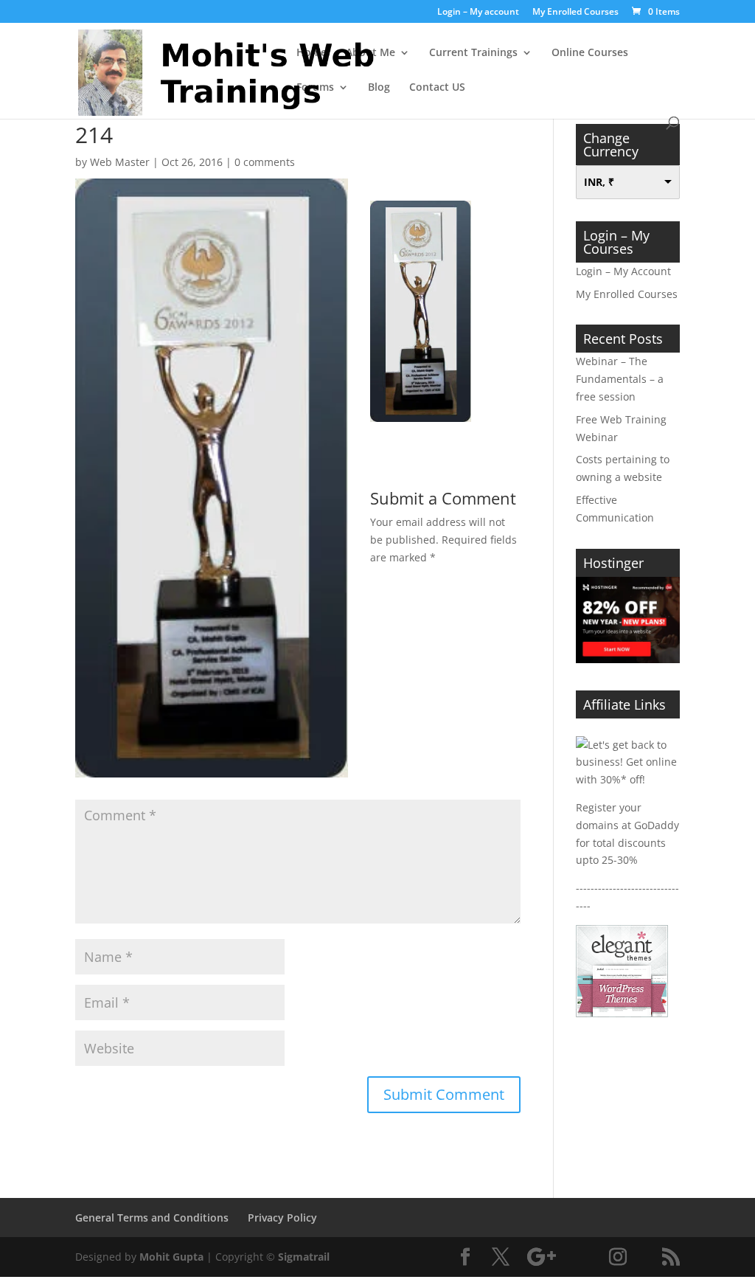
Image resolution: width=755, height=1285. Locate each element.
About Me (370, 53)
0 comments (264, 162)
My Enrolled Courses (575, 12)
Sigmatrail (304, 1257)
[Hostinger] (628, 659)
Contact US (437, 88)
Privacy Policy (282, 1217)
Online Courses (590, 53)
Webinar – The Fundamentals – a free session (620, 378)
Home (311, 53)
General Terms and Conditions (152, 1217)
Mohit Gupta (171, 1257)
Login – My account (478, 12)
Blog (379, 88)
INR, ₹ (599, 182)
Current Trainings (473, 53)
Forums (315, 88)
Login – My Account (623, 271)
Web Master (120, 162)
